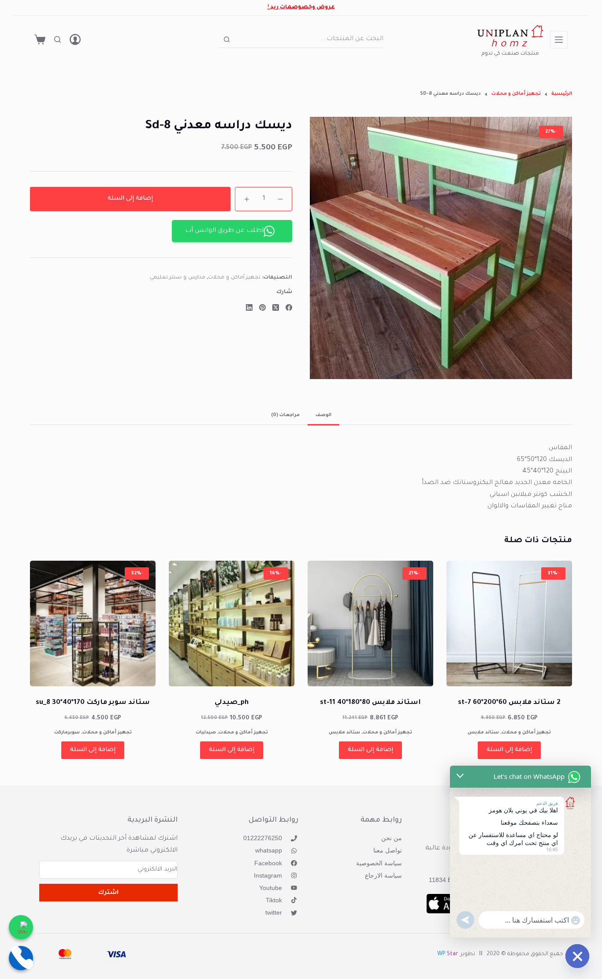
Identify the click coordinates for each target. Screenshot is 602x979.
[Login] (75, 39)
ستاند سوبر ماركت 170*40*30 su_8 (93, 703)
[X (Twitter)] (275, 307)
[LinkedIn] (249, 307)
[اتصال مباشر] (21, 958)
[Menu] (559, 39)
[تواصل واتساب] (21, 927)
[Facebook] (289, 307)
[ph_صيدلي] (231, 623)
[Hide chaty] (577, 956)
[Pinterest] (262, 307)
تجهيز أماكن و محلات (234, 278)
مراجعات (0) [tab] (285, 415)
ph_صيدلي (232, 703)
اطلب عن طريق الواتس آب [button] (224, 231)
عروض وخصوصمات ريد (302, 7)
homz (510, 44)
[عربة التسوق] (39, 39)
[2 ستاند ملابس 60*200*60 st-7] (509, 623)
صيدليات (206, 732)
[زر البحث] (227, 39)
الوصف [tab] (323, 415)
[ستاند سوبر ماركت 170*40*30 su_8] (93, 623)
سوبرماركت (67, 732)
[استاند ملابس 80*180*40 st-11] (370, 623)
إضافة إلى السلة (130, 198)
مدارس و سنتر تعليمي (177, 278)
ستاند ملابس (483, 732)
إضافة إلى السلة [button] (509, 750)
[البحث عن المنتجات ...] (57, 39)
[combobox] (309, 39)
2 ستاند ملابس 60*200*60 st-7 (509, 703)
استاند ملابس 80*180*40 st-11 (370, 703)
